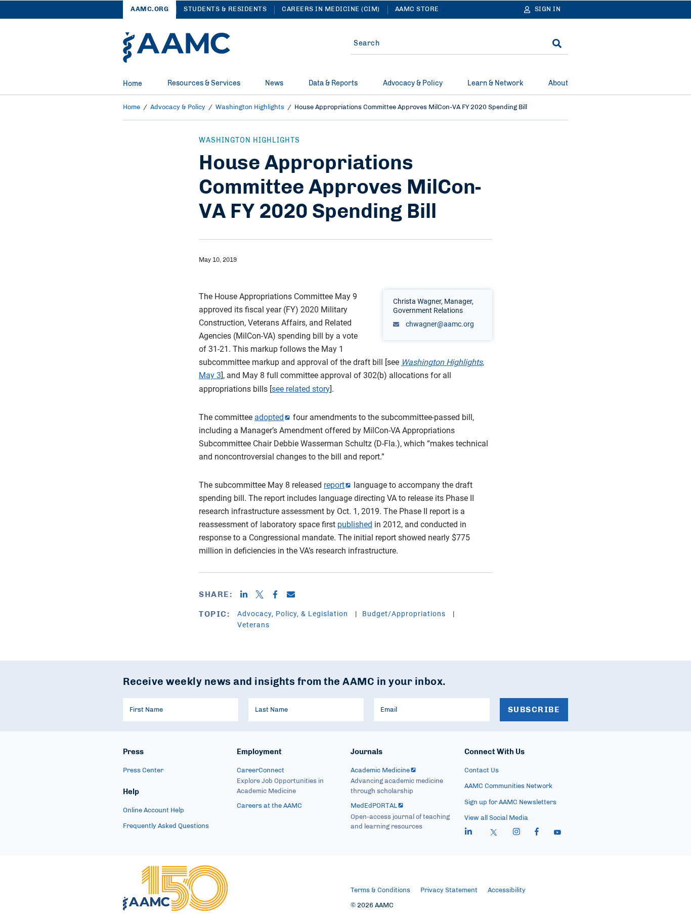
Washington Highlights (249, 107)
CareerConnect (260, 770)
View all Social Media (496, 818)
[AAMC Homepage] (175, 888)
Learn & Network (495, 83)
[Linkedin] (247, 594)
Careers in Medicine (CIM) (331, 9)
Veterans (253, 624)
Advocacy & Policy (413, 83)
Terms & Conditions (380, 890)
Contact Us (481, 770)
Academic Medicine (380, 770)
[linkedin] (468, 833)
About (558, 83)
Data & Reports (333, 83)
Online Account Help (153, 810)
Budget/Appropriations (405, 613)
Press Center (143, 770)
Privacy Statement (449, 890)
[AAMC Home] (176, 47)
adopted (269, 417)
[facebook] (537, 833)
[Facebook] (279, 594)
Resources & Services (203, 83)
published (354, 524)
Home (132, 83)
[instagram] (516, 833)
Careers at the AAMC (269, 806)
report (334, 484)
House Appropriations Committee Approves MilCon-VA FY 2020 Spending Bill (410, 107)
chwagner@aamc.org (439, 324)
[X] (263, 594)
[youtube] (557, 833)
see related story (301, 388)
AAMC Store (417, 9)
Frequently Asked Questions (166, 826)
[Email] (295, 594)
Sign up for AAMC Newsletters (510, 802)
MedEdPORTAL (374, 806)
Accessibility (507, 890)
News (274, 83)
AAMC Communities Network (508, 786)
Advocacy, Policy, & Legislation (293, 613)
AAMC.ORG (149, 9)
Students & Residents (225, 9)
